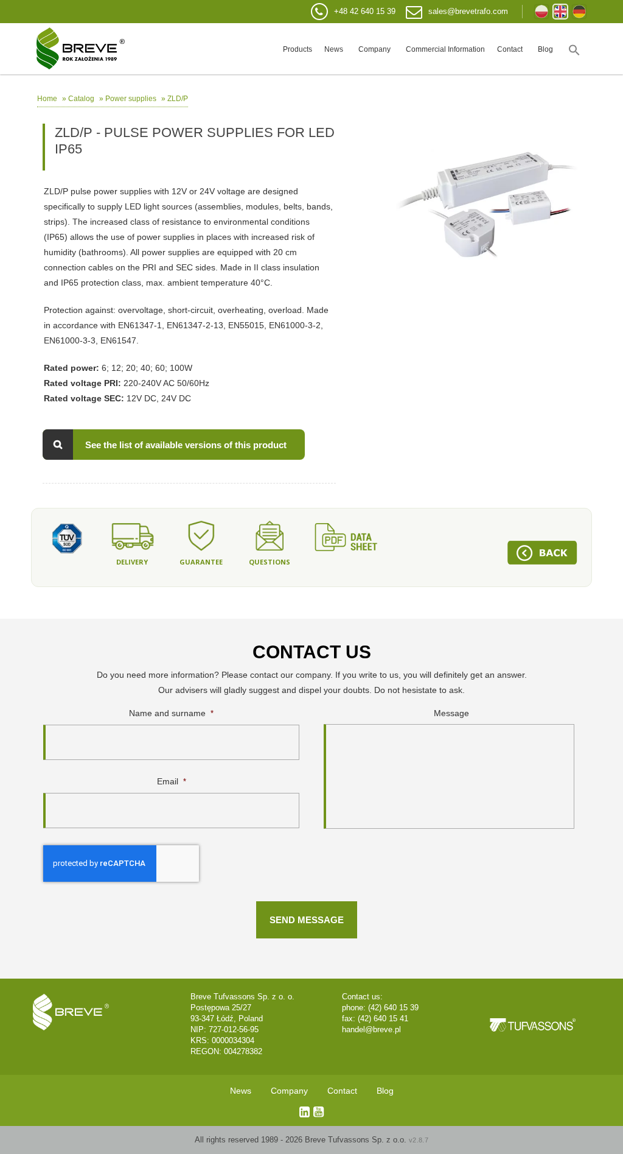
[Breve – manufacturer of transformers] (81, 48)
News (333, 49)
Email (171, 781)
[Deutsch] (579, 11)
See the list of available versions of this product (186, 445)
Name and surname (171, 713)
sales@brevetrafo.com (468, 11)
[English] (560, 11)
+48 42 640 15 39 (364, 11)
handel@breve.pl (371, 1029)
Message (451, 713)
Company (374, 49)
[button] (574, 48)
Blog (545, 49)
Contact (510, 49)
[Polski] (541, 11)
